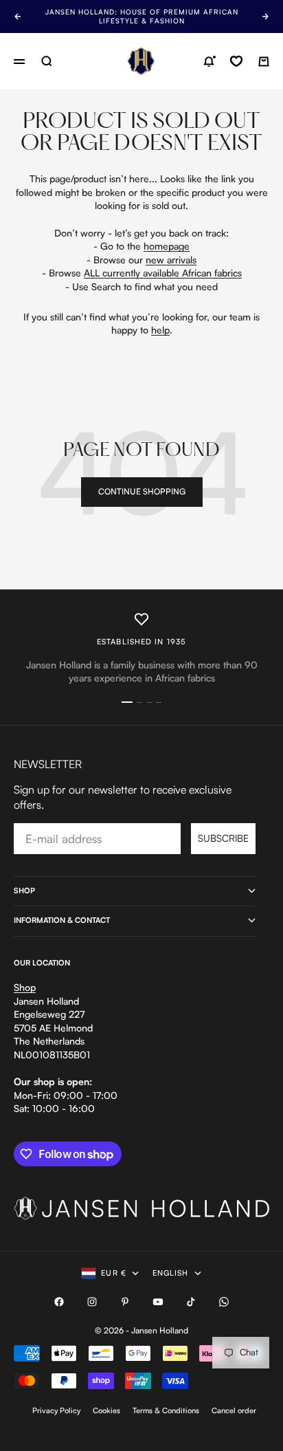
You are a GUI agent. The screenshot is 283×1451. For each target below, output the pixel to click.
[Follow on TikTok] (190, 1301)
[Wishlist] (236, 61)
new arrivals (171, 259)
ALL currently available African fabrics (163, 273)
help (160, 330)
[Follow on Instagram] (92, 1301)
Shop (25, 987)
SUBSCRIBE (223, 838)
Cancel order (234, 1410)
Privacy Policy (56, 1410)
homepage (167, 246)
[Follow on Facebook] (59, 1301)
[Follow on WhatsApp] (223, 1301)
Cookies (106, 1410)
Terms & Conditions (166, 1410)
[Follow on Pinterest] (125, 1301)
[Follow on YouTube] (157, 1301)
